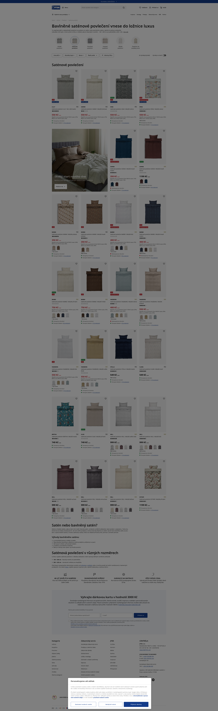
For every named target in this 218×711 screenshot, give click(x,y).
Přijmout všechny (136, 704)
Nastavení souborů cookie (83, 704)
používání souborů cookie (101, 697)
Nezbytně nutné (111, 704)
